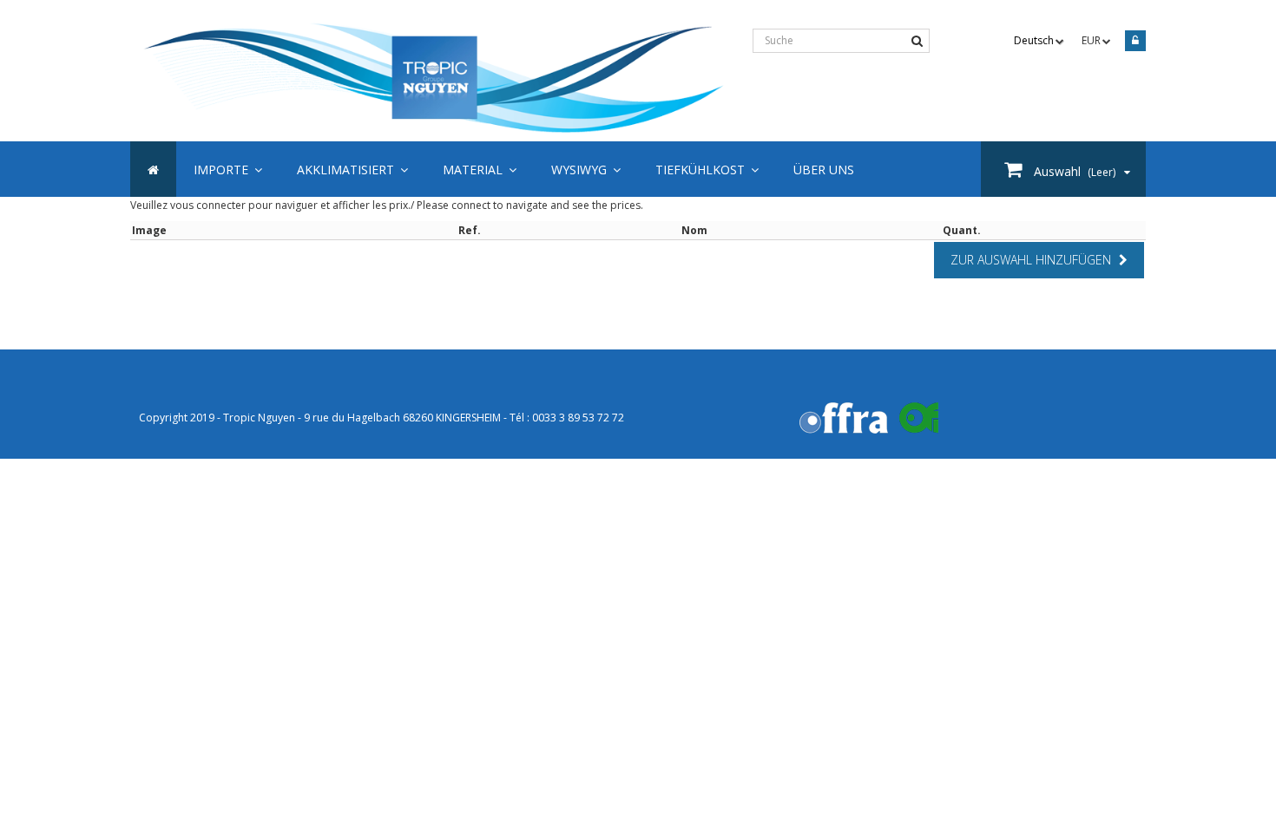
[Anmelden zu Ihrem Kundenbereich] (1133, 42)
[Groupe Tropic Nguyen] (435, 80)
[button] (707, 169)
